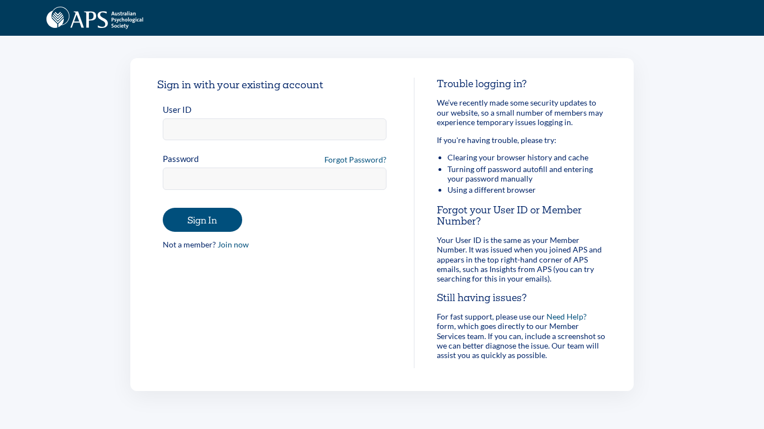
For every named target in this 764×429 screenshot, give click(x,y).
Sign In (202, 220)
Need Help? (566, 316)
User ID (177, 109)
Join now (233, 244)
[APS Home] (94, 18)
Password (181, 159)
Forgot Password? (355, 159)
